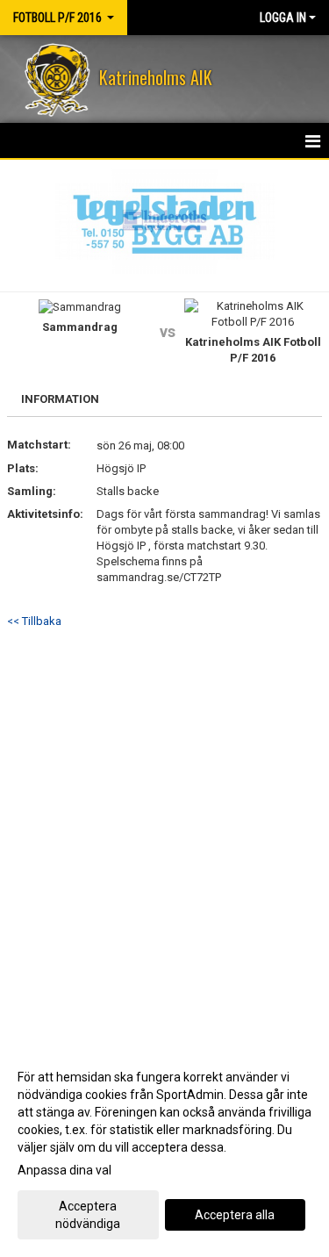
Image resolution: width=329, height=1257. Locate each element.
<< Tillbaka (34, 621)
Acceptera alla (235, 1215)
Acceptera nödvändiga (87, 1215)
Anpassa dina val (64, 1170)
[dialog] (164, 1149)
